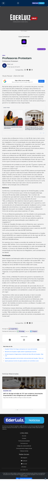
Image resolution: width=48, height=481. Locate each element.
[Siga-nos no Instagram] (24, 340)
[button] (21, 46)
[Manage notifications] (45, 479)
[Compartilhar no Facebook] (27, 70)
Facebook (24, 460)
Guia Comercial (24, 36)
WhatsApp (21, 331)
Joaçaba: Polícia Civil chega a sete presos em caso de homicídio (21, 349)
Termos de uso (24, 443)
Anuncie (24, 435)
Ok (17, 478)
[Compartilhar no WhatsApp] (25, 70)
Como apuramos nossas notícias (24, 448)
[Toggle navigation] (3, 3)
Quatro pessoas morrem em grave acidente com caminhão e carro (22, 360)
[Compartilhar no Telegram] (29, 70)
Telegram (34, 331)
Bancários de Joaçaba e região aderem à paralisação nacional (20, 351)
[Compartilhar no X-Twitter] (32, 70)
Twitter (24, 466)
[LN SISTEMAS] (24, 41)
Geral (3, 55)
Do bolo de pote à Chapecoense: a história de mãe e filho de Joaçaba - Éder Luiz (24, 355)
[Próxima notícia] (43, 133)
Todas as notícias (24, 451)
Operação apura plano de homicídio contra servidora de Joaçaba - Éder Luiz (24, 358)
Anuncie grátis (42, 49)
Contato (24, 438)
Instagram (24, 457)
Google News (14, 328)
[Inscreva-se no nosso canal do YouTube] (38, 340)
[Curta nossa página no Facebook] (10, 340)
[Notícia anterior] (41, 133)
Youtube (24, 463)
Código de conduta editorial (24, 446)
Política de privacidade (24, 440)
